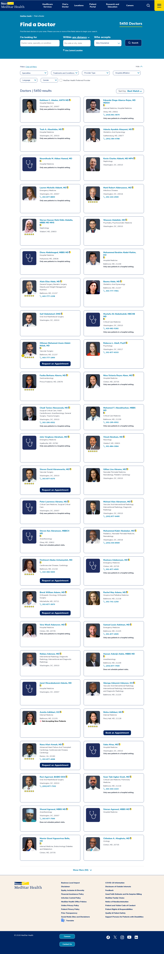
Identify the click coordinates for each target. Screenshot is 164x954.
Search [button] (134, 42)
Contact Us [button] (67, 944)
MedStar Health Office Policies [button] (74, 901)
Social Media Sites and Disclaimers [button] (75, 917)
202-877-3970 (48, 604)
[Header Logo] (11, 4)
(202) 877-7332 (49, 786)
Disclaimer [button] (65, 886)
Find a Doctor (39, 16)
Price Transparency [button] (69, 913)
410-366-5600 (48, 572)
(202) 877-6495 (113, 516)
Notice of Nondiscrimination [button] (117, 901)
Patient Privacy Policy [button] (70, 909)
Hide (137, 67)
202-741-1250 (112, 601)
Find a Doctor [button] (65, 5)
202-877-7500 (48, 818)
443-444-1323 (112, 789)
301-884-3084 (112, 446)
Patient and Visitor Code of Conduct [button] (120, 905)
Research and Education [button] (112, 5)
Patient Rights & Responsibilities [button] (119, 909)
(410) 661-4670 (113, 115)
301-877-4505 (112, 569)
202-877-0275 (48, 478)
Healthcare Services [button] (47, 5)
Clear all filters (31, 67)
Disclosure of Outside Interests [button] (118, 886)
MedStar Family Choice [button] (114, 898)
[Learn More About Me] (23, 355)
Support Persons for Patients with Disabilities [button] (124, 917)
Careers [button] (130, 5)
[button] (148, 5)
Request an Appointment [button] (55, 363)
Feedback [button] (109, 890)
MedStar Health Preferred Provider (76, 80)
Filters (22, 67)
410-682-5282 (112, 328)
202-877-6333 (112, 352)
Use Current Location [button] (74, 50)
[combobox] (40, 43)
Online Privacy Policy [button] (70, 905)
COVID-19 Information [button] (115, 883)
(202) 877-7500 (113, 666)
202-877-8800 (48, 197)
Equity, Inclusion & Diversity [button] (72, 890)
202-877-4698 (48, 759)
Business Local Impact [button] (70, 883)
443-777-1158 (48, 296)
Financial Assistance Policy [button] (72, 894)
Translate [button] (70, 920)
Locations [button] (79, 5)
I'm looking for (28, 37)
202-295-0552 (48, 422)
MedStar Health (26, 16)
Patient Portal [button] (92, 5)
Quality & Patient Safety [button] (115, 913)
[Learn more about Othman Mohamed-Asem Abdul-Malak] (23, 355)
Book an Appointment (117, 732)
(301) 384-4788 (113, 138)
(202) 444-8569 (113, 543)
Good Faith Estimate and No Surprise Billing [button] (123, 894)
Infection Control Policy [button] (71, 898)
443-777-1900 (48, 357)
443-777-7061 (112, 291)
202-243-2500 (112, 197)
